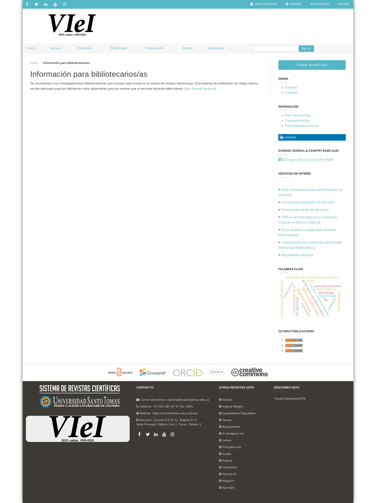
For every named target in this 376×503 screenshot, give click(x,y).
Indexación (154, 48)
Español (295, 4)
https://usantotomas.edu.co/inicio (175, 413)
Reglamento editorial (297, 255)
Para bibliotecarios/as (302, 126)
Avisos (188, 48)
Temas (227, 420)
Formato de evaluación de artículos (307, 202)
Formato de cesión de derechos (305, 210)
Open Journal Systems (199, 88)
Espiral (227, 460)
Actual (55, 48)
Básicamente (231, 426)
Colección (84, 48)
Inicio (31, 48)
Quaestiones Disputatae (238, 413)
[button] (312, 137)
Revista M (229, 474)
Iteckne (227, 399)
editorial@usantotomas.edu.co (188, 399)
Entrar (343, 4)
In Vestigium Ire (233, 433)
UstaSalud (229, 467)
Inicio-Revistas (265, 4)
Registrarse (320, 4)
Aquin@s (228, 487)
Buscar (306, 48)
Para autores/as (297, 121)
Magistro (228, 481)
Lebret (226, 440)
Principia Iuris (231, 447)
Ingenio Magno (232, 406)
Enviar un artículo (312, 65)
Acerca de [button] (216, 48)
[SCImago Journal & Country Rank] (305, 160)
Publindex (119, 48)
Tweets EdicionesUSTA (290, 398)
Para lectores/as (298, 115)
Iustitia (226, 453)
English (291, 87)
